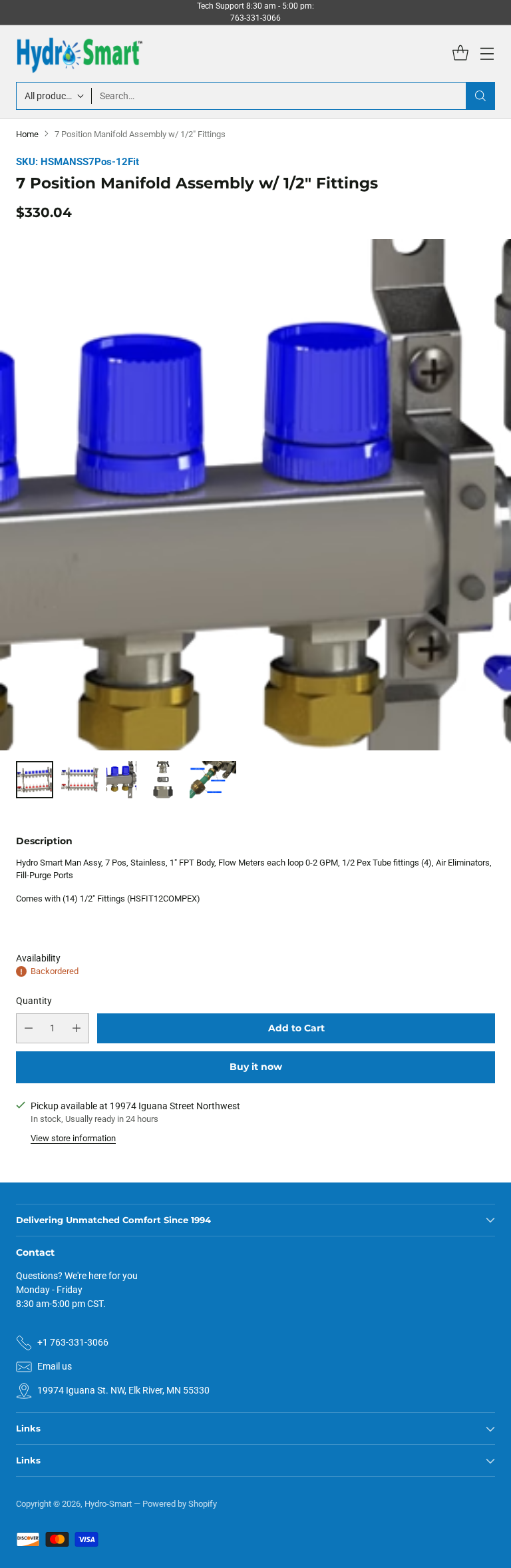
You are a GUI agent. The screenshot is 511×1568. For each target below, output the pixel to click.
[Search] (480, 96)
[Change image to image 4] (163, 779)
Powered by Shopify (179, 1504)
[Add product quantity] (76, 1028)
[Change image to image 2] (79, 779)
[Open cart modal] (460, 53)
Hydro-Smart (108, 1504)
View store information (73, 1138)
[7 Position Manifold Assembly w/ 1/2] (255, 557)
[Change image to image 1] (34, 779)
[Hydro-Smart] (79, 53)
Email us (54, 1366)
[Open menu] (486, 53)
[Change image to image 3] (121, 779)
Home (27, 134)
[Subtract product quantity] (29, 1028)
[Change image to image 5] (213, 779)
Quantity (34, 1000)
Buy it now (256, 1067)
